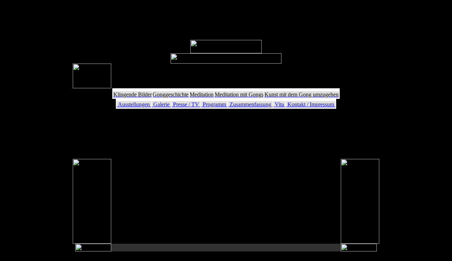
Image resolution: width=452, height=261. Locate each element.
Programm (214, 104)
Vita (279, 104)
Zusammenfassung (250, 104)
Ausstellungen (134, 104)
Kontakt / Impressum (310, 104)
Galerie (161, 104)
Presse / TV (186, 104)
